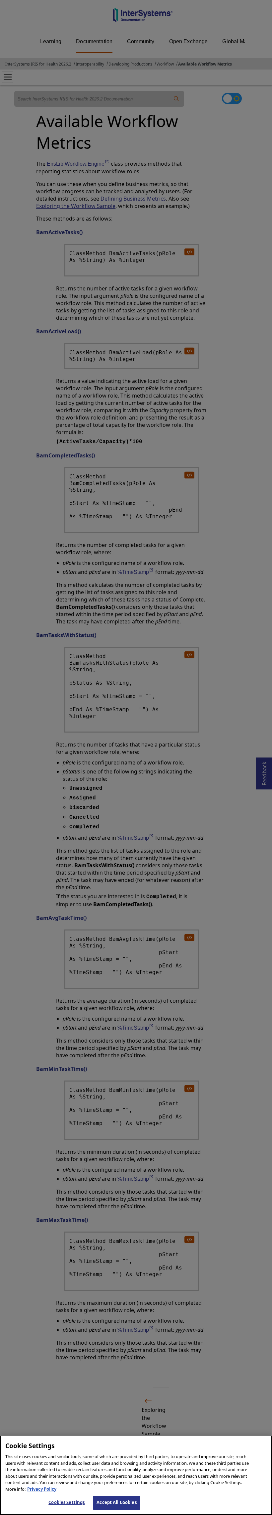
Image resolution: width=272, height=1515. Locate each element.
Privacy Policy (41, 1489)
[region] (136, 1475)
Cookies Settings (66, 1502)
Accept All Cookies (116, 1502)
